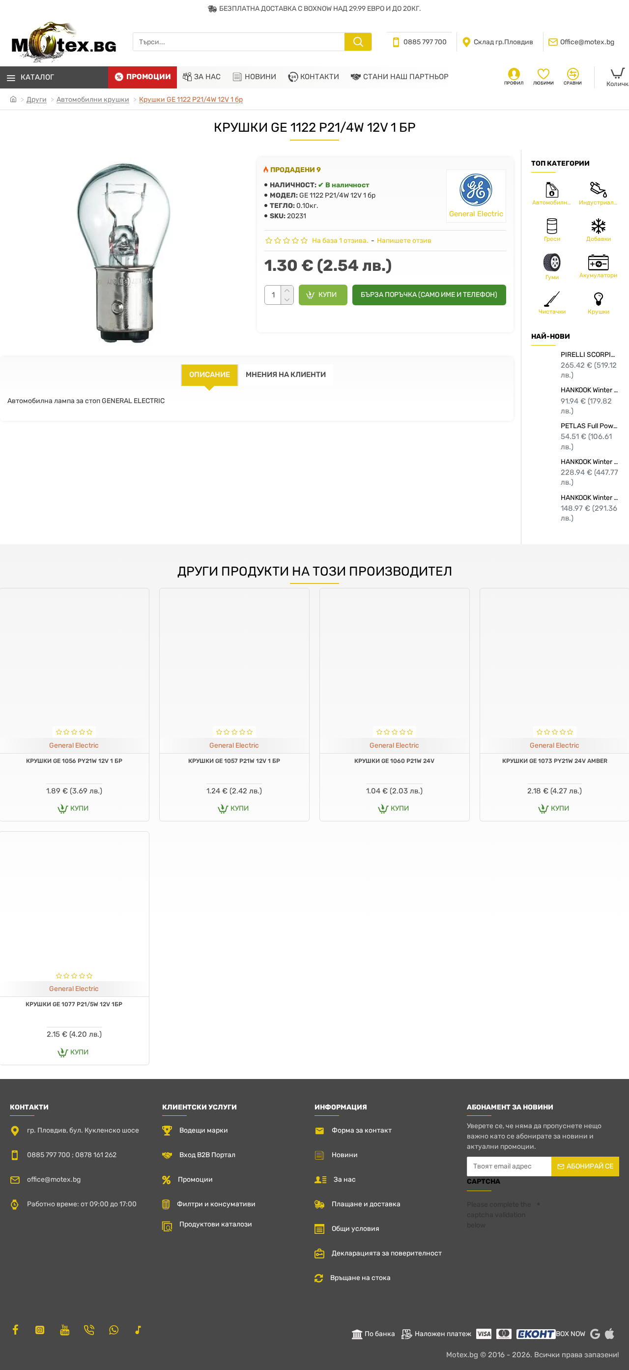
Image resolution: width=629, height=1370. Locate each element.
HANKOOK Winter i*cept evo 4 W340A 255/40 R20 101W (590, 462)
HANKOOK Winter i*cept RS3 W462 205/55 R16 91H (590, 390)
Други (37, 99)
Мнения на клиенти (286, 374)
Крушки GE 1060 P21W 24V (394, 761)
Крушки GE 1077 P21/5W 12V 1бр (74, 1004)
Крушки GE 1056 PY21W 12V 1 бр (74, 761)
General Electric (74, 745)
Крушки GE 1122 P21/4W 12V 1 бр (191, 99)
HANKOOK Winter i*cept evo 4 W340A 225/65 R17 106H (590, 498)
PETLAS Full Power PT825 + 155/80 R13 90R (590, 426)
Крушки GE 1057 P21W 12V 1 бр (234, 761)
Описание (209, 374)
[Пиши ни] (89, 1330)
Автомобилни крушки (93, 99)
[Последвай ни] (15, 1330)
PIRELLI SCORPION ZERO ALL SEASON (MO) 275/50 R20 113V (590, 354)
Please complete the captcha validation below (499, 1214)
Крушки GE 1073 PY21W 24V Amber (554, 761)
